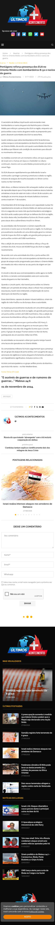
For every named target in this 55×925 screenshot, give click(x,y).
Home (5, 53)
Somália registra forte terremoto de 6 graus (36, 734)
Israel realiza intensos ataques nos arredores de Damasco (36, 750)
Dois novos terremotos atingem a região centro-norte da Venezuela (35, 784)
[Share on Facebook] (34, 407)
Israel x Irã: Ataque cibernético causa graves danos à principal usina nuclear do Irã (35, 808)
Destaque (7, 396)
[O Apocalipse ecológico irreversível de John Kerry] (11, 826)
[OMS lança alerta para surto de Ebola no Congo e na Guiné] (11, 874)
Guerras (16, 53)
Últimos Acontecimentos (12, 77)
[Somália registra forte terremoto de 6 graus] (11, 737)
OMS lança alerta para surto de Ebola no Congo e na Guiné (34, 871)
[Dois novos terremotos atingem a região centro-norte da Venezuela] (11, 787)
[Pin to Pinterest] (40, 407)
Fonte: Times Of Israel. (10, 372)
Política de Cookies (36, 911)
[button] (3, 490)
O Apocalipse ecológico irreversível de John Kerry (32, 823)
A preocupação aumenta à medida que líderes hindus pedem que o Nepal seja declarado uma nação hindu (36, 718)
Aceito (27, 917)
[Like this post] (32, 407)
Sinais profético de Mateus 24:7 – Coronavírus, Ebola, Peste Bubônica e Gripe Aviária (35, 857)
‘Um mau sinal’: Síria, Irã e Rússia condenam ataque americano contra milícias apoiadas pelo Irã (35, 841)
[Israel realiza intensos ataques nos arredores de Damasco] (27, 483)
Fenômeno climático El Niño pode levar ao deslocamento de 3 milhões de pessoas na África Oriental (36, 769)
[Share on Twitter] (37, 407)
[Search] (52, 45)
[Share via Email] (43, 407)
